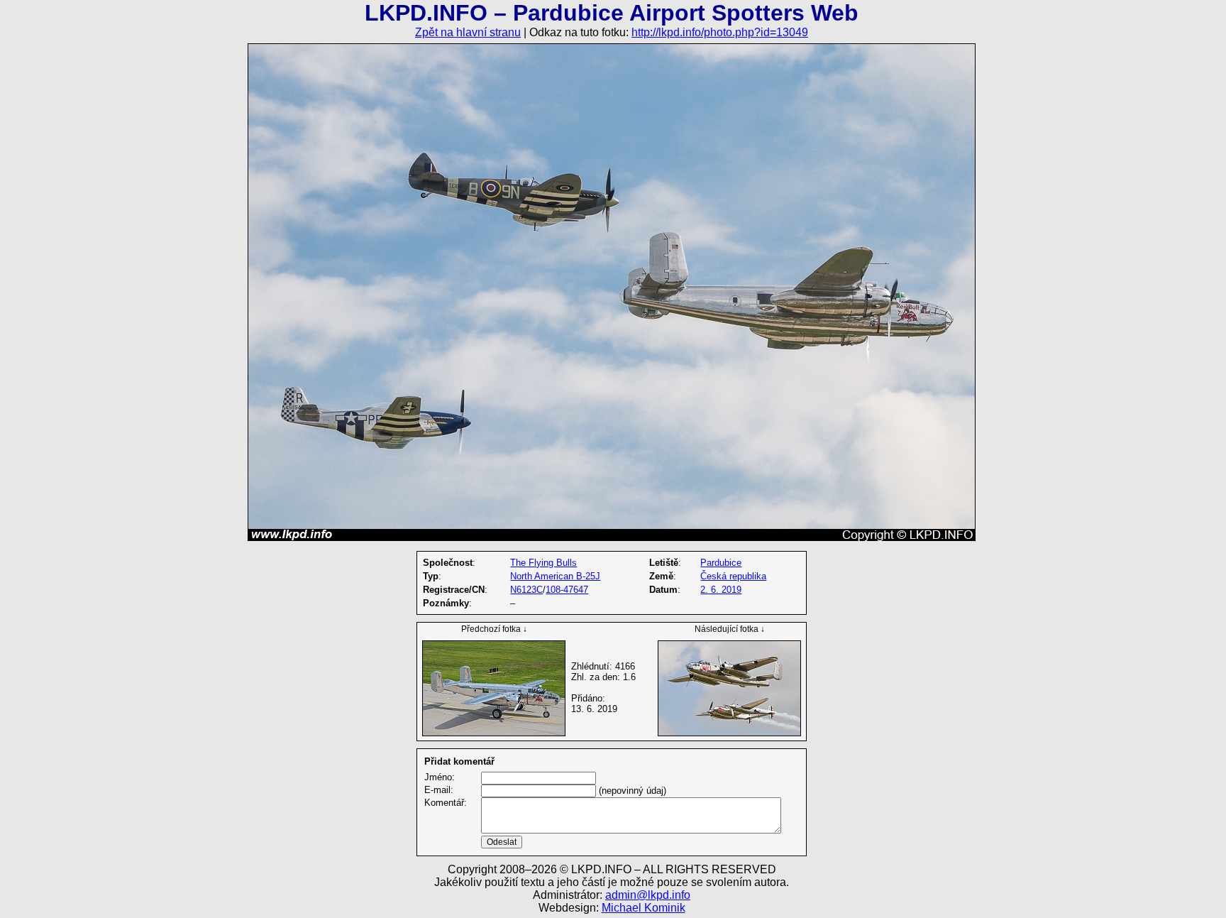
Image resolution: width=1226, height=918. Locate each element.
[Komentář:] (631, 830)
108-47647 (567, 589)
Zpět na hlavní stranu (468, 32)
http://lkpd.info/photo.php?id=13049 (719, 32)
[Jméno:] (538, 777)
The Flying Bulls (543, 562)
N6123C (526, 589)
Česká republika (733, 576)
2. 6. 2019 (720, 589)
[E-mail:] (538, 790)
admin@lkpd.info (647, 895)
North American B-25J (555, 576)
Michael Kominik (643, 908)
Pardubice (720, 562)
